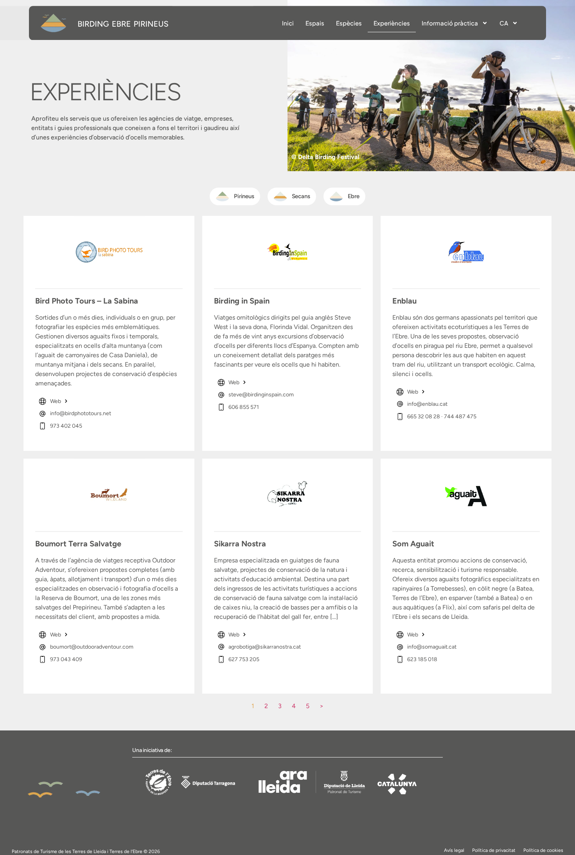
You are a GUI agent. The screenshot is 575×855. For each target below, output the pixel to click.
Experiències (392, 23)
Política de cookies (543, 850)
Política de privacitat (494, 850)
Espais (314, 23)
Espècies (349, 23)
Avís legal (454, 850)
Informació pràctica (450, 23)
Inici (288, 23)
